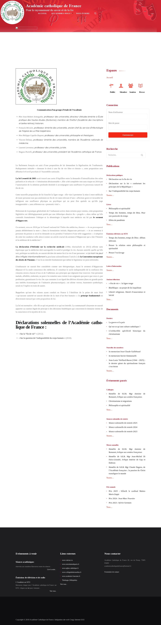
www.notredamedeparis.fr (70, 564)
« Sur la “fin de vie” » (28, 334)
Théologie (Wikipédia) (69, 580)
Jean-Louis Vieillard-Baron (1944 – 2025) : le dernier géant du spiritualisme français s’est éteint (127, 363)
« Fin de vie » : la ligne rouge (121, 283)
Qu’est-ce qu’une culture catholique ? (124, 327)
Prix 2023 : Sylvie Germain (120, 503)
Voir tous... (64, 584)
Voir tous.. (53, 591)
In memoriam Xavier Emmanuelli (122, 356)
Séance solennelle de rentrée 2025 (123, 423)
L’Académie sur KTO (23, 582)
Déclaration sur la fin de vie (120, 179)
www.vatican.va (67, 560)
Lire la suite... (52, 569)
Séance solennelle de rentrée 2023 (123, 431)
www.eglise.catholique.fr (70, 568)
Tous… (109, 224)
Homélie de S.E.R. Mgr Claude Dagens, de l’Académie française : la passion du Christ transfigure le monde (127, 470)
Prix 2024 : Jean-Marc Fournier (122, 498)
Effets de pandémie (117, 220)
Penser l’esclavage (116, 253)
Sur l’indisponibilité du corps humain (124, 191)
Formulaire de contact (111, 572)
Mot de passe (113, 123)
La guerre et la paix (117, 322)
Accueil (109, 77)
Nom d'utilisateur (115, 112)
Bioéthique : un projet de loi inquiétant (125, 288)
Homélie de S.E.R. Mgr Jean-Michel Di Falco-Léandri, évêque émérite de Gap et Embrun (127, 459)
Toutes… (110, 195)
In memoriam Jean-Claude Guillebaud (124, 351)
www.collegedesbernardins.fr (71, 572)
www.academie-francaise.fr (71, 576)
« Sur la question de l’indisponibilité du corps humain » (42, 338)
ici (28, 588)
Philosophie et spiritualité (119, 208)
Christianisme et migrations (120, 401)
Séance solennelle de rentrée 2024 (123, 427)
